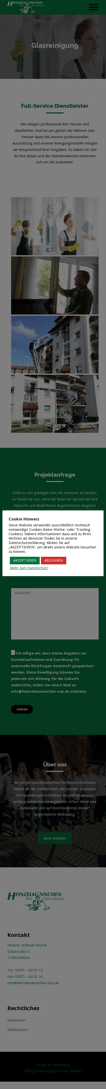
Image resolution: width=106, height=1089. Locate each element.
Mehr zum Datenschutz (29, 568)
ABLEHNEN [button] (53, 560)
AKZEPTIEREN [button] (24, 560)
